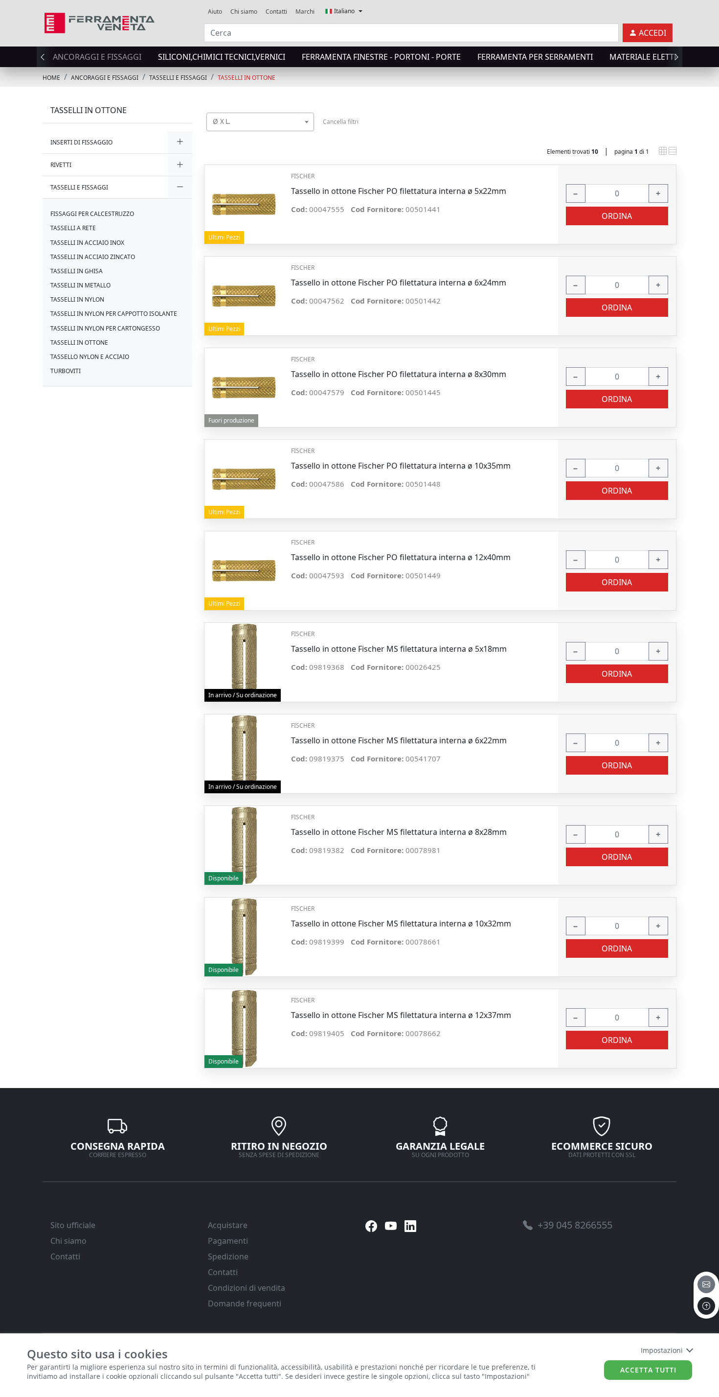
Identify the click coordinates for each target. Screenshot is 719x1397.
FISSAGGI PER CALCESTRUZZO (92, 214)
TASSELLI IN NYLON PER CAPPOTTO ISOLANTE (113, 313)
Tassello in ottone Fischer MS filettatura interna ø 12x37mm (401, 1015)
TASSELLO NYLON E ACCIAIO (89, 357)
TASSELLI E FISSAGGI (178, 77)
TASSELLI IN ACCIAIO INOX (87, 242)
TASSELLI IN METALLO (80, 285)
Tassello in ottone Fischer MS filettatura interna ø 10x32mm (401, 923)
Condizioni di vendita (246, 1287)
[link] (100, 22)
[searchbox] (308, 134)
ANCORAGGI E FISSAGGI (97, 56)
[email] (706, 1284)
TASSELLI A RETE (73, 228)
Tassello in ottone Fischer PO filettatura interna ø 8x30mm (398, 374)
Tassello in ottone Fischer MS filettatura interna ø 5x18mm (399, 649)
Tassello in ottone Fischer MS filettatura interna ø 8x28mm (399, 832)
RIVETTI (60, 165)
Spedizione (228, 1256)
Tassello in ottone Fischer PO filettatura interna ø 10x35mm (401, 466)
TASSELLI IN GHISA (76, 271)
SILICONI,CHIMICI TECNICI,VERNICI (221, 56)
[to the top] (706, 1306)
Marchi (305, 11)
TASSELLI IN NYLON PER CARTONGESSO (105, 328)
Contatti (276, 11)
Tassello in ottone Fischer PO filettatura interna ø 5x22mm (398, 191)
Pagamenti (228, 1240)
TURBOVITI (65, 371)
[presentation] (45, 57)
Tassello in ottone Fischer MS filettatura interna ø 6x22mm (399, 740)
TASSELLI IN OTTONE (246, 77)
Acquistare (227, 1225)
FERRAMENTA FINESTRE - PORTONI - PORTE (381, 56)
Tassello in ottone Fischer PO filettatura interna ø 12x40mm (401, 557)
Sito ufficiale (72, 1225)
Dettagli (244, 199)
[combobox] (260, 122)
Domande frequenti (244, 1303)
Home (51, 77)
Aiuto (215, 11)
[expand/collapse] (180, 142)
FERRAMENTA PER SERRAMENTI (535, 56)
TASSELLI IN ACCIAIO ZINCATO (92, 257)
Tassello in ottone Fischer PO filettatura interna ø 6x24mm (398, 282)
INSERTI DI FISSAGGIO (81, 142)
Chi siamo (243, 11)
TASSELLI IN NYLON (77, 299)
